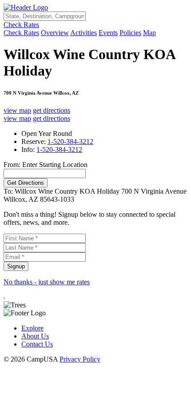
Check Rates (21, 24)
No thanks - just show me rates (47, 282)
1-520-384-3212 (70, 141)
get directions (51, 110)
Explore (32, 328)
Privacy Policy (80, 359)
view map (17, 110)
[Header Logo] (26, 7)
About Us (35, 336)
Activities (83, 32)
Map (149, 32)
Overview (55, 32)
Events (108, 32)
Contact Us (37, 344)
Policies (130, 32)
